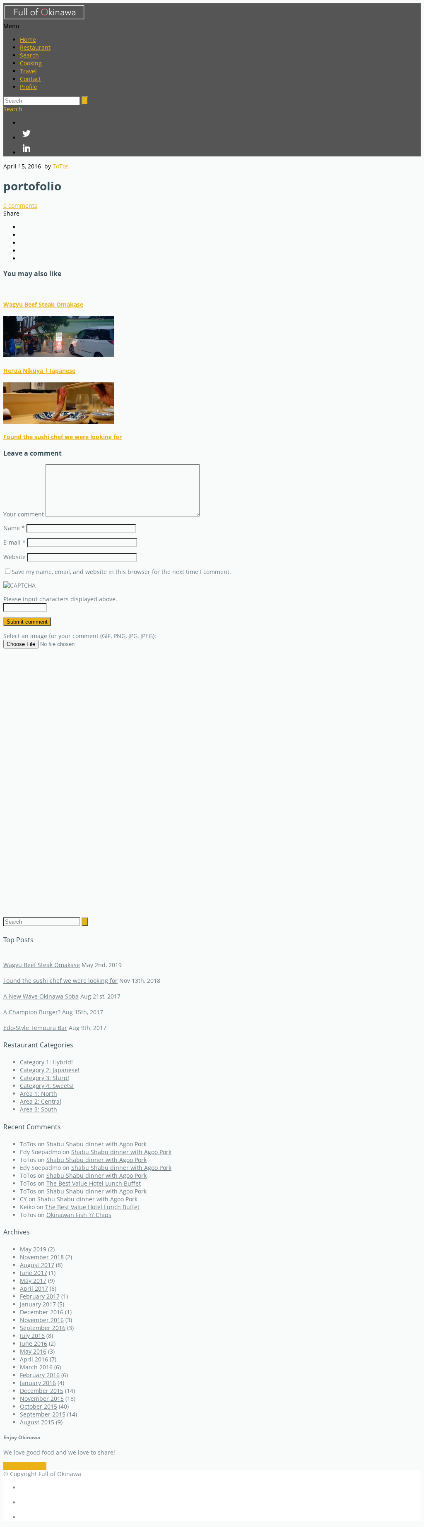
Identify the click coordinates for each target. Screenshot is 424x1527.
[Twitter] (220, 134)
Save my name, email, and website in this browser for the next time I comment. (121, 572)
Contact (30, 79)
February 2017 (40, 1296)
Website (14, 557)
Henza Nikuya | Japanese (39, 371)
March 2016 (36, 1367)
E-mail (14, 542)
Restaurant (35, 47)
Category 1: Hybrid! (46, 1062)
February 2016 (40, 1375)
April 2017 (34, 1288)
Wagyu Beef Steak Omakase (43, 304)
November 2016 (42, 1320)
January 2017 (38, 1304)
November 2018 (42, 1257)
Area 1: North (38, 1093)
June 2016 (33, 1343)
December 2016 (41, 1312)
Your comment (23, 514)
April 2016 (34, 1359)
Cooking (31, 63)
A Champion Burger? (31, 1012)
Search (29, 55)
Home (28, 39)
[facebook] (220, 123)
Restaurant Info (24, 1466)
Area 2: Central (40, 1101)
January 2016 (38, 1383)
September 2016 (42, 1328)
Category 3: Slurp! (44, 1078)
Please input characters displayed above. (60, 599)
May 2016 (33, 1351)
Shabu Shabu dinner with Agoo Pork (96, 1144)
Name (14, 528)
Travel (28, 71)
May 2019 (33, 1249)
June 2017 (33, 1273)
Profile (28, 87)
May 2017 (33, 1281)
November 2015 (42, 1398)
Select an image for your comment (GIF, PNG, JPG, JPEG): (79, 636)
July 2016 (32, 1336)
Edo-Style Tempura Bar (35, 1028)
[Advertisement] (212, 777)
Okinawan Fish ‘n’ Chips (78, 1215)
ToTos (61, 166)
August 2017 (37, 1265)
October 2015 (38, 1406)
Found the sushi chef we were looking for (62, 437)
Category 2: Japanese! (50, 1070)
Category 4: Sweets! (47, 1086)
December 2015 (41, 1391)
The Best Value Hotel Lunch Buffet (93, 1183)
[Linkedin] (220, 149)
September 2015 (42, 1414)
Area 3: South (38, 1109)
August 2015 (37, 1422)
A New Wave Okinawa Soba (41, 996)
